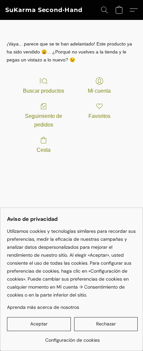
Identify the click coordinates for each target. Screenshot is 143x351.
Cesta (44, 150)
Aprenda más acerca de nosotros (43, 307)
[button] (43, 10)
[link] (72, 337)
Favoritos (99, 116)
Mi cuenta (99, 91)
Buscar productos (43, 91)
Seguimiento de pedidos (43, 120)
